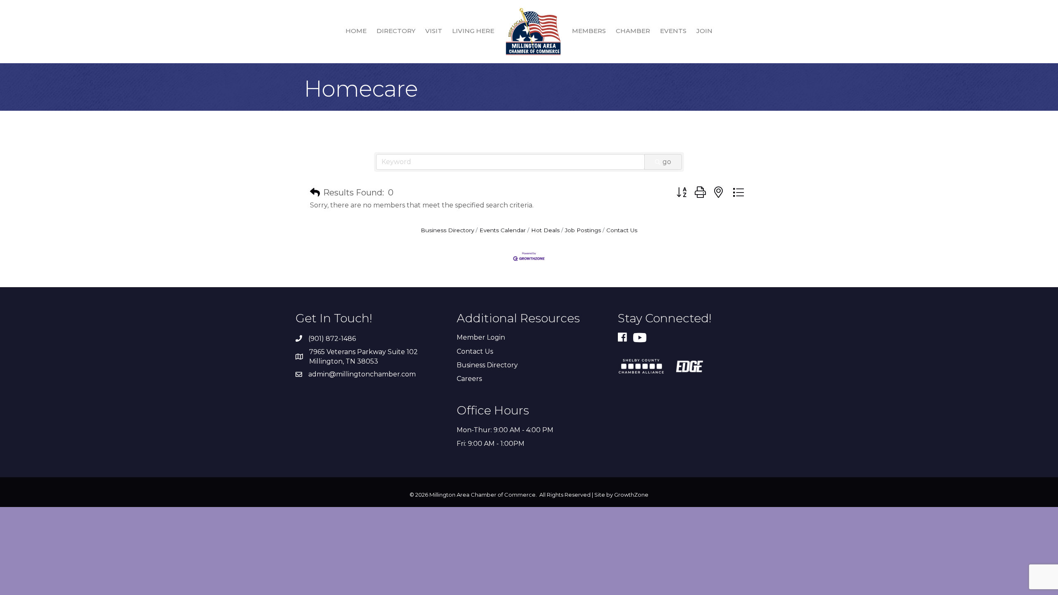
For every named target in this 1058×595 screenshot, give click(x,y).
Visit (433, 31)
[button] (315, 192)
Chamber (633, 31)
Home (356, 31)
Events (673, 31)
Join (704, 31)
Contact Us (621, 230)
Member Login (481, 337)
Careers (469, 379)
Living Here (473, 31)
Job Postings (583, 230)
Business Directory (447, 230)
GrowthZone (631, 494)
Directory (395, 31)
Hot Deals (545, 230)
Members (589, 31)
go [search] (666, 162)
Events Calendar (502, 230)
